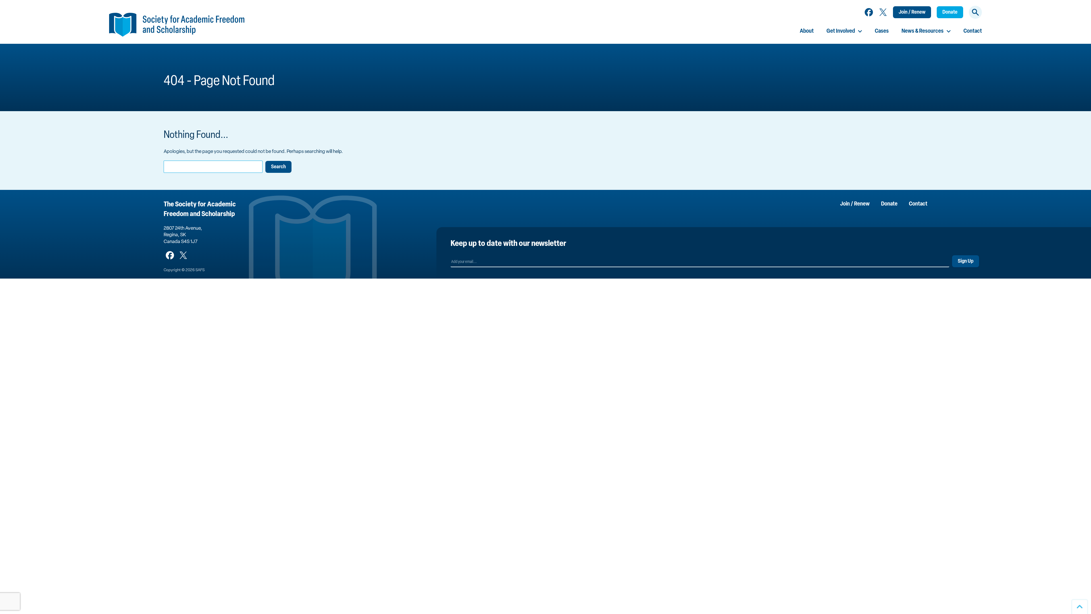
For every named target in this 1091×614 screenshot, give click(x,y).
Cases (882, 31)
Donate (949, 12)
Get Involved (840, 31)
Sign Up (965, 261)
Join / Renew (912, 12)
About (807, 31)
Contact (972, 31)
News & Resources (922, 31)
